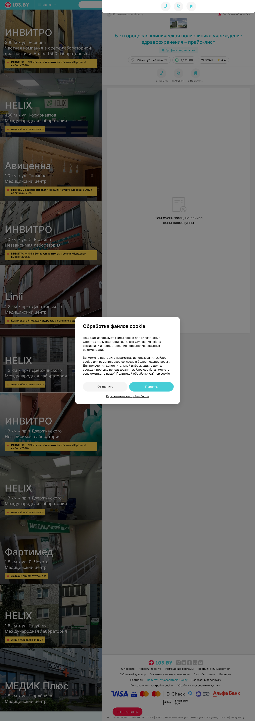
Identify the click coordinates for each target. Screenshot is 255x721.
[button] (178, 6)
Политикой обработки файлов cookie (143, 373)
